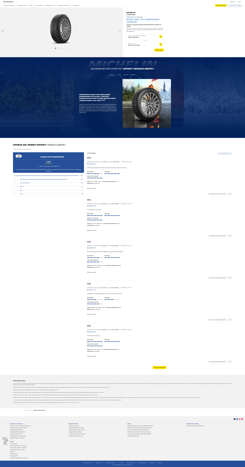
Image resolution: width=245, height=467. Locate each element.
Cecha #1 (112, 74)
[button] (135, 17)
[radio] (48, 176)
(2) (102, 100)
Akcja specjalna (76, 5)
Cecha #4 (133, 74)
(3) (104, 100)
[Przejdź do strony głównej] (8, 2)
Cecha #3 (126, 74)
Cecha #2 (119, 74)
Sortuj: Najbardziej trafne (223, 153)
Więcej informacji (130, 31)
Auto (31, 410)
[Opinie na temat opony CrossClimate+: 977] (38, 166)
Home (27, 410)
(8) (162, 28)
